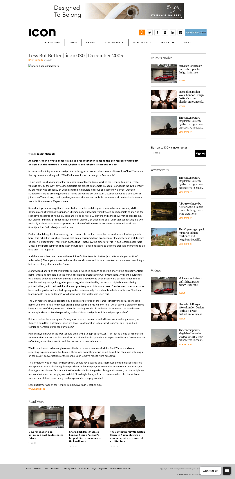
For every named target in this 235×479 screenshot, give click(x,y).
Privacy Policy (70, 468)
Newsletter (168, 42)
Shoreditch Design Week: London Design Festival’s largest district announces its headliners (85, 436)
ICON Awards (112, 42)
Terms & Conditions (52, 468)
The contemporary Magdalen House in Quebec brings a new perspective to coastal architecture (127, 436)
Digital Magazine (99, 468)
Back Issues (35, 59)
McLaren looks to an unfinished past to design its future (45, 435)
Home (28, 468)
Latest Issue (140, 42)
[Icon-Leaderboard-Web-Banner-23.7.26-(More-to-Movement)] (117, 11)
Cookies (37, 468)
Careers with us (184, 474)
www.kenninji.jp (36, 388)
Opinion (90, 42)
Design (73, 42)
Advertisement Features (120, 468)
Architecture (52, 42)
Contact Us (84, 468)
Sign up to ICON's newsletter (169, 147)
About (187, 42)
